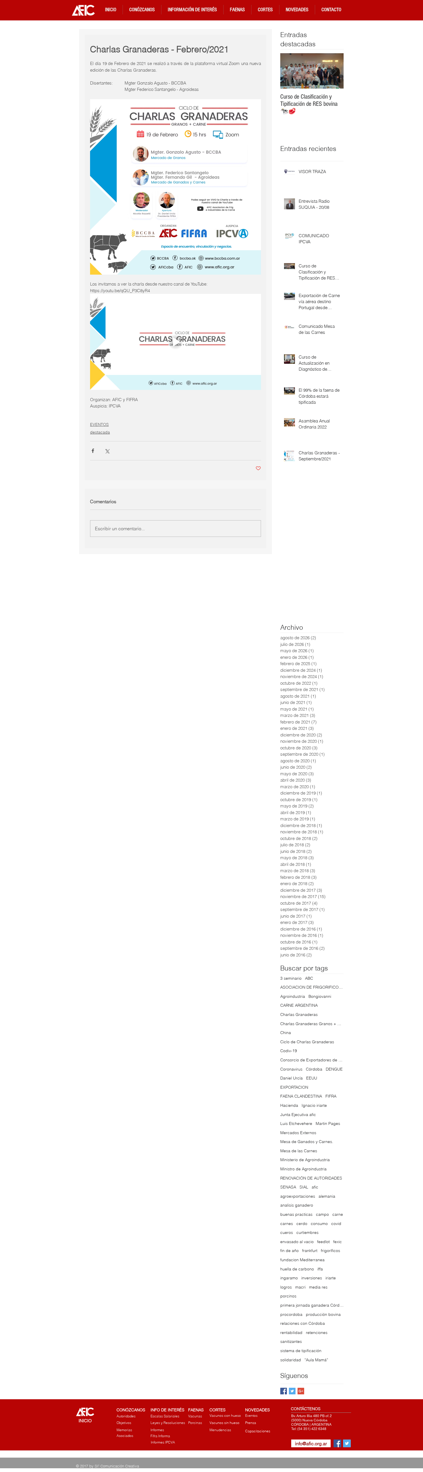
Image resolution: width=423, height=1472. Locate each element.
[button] (142, 9)
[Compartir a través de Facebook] (93, 450)
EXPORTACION (294, 1087)
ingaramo (289, 1277)
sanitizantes (291, 1341)
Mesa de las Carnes (298, 1150)
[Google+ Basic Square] (301, 1391)
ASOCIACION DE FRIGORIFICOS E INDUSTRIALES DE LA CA (312, 987)
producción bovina (323, 1314)
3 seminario (291, 978)
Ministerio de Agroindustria (305, 1159)
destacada (100, 432)
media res (318, 1287)
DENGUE (334, 1069)
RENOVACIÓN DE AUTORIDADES (311, 1178)
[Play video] (175, 342)
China (285, 1032)
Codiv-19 (288, 1050)
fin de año (289, 1250)
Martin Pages (328, 1123)
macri (300, 1287)
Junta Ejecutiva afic (298, 1114)
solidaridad (290, 1359)
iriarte (330, 1277)
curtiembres (307, 1232)
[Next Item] (334, 71)
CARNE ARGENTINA (299, 1005)
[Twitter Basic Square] (292, 1391)
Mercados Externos (298, 1132)
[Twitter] (347, 1443)
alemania (327, 1196)
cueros (286, 1232)
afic (315, 1187)
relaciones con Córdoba (302, 1323)
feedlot (323, 1241)
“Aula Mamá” (316, 1359)
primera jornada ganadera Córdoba (312, 1305)
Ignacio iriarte (314, 1105)
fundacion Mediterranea (302, 1259)
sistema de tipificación (300, 1350)
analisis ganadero (296, 1205)
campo (322, 1214)
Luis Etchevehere (296, 1123)
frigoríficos (330, 1250)
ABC (309, 978)
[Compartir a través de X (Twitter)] (107, 450)
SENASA (288, 1187)
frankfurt (309, 1250)
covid (336, 1223)
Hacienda (289, 1105)
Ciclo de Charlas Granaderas (307, 1041)
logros (286, 1287)
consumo (319, 1223)
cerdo (301, 1223)
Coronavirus (291, 1069)
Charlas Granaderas (299, 1014)
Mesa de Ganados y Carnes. (306, 1141)
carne (337, 1214)
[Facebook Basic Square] (283, 1391)
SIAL (304, 1187)
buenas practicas (296, 1214)
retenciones (316, 1332)
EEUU (311, 1078)
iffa (320, 1269)
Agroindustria (292, 996)
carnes (286, 1223)
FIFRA (330, 1096)
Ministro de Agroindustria (303, 1169)
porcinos (288, 1296)
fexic (337, 1241)
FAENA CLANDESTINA (301, 1096)
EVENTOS (99, 424)
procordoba (291, 1314)
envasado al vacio (297, 1241)
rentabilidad (291, 1332)
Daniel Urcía (291, 1078)
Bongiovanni (319, 996)
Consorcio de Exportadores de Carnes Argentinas (312, 1060)
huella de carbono (297, 1269)
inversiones (311, 1277)
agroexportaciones (297, 1196)
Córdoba (314, 1069)
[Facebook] (337, 1443)
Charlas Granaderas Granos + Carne (312, 1023)
